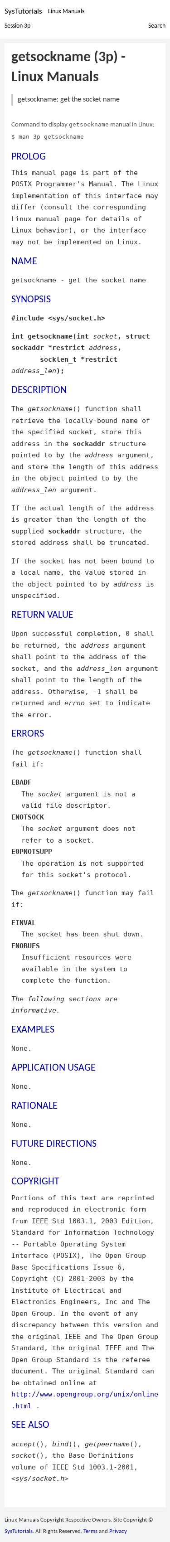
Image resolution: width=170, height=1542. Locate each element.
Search (156, 26)
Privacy (118, 1531)
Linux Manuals (66, 11)
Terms (90, 1531)
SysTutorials (23, 11)
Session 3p (17, 26)
